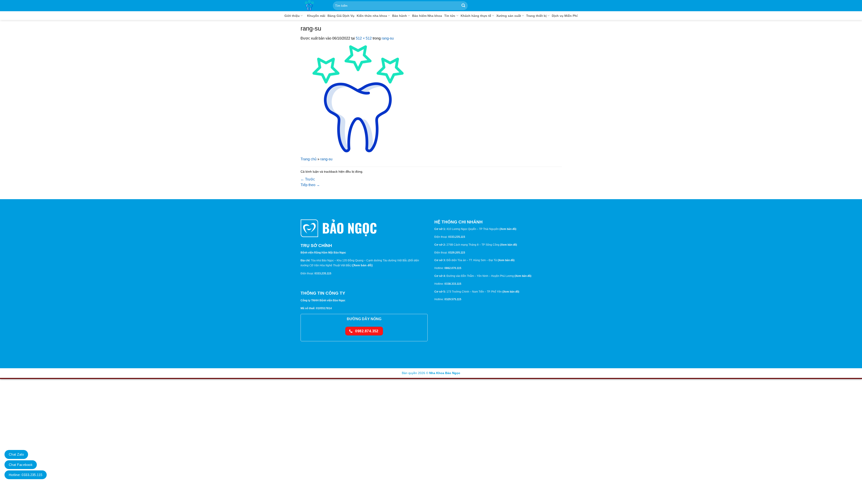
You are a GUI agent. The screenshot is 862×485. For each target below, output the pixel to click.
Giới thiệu (292, 16)
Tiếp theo (310, 185)
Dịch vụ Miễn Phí (565, 16)
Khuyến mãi (316, 16)
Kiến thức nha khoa (372, 16)
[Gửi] (463, 5)
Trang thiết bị (536, 16)
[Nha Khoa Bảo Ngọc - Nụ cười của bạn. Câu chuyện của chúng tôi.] (315, 5)
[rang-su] (358, 98)
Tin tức (449, 16)
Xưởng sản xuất (508, 16)
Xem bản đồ (362, 265)
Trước (308, 179)
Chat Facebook (21, 465)
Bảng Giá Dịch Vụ (341, 16)
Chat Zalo (16, 454)
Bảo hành (399, 16)
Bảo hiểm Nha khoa (427, 16)
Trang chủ (309, 159)
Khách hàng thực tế (476, 16)
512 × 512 (364, 38)
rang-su (388, 38)
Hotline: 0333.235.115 (25, 475)
